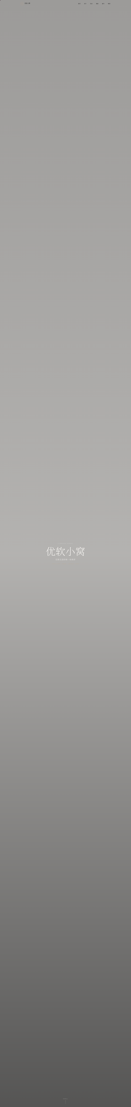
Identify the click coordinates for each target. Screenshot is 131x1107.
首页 (79, 3)
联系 (109, 3)
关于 (85, 3)
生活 (91, 3)
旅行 (103, 3)
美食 (97, 3)
